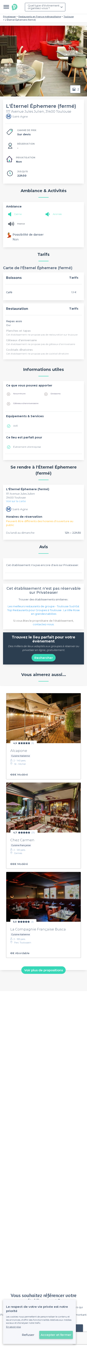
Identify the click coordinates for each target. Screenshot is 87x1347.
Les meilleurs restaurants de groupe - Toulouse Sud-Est (43, 606)
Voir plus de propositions (43, 970)
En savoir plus (13, 1326)
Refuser (28, 1335)
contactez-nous (43, 624)
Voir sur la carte (16, 501)
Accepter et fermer (56, 1335)
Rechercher (43, 658)
